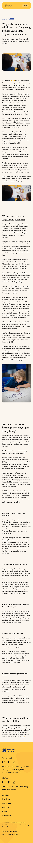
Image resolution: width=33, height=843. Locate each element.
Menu (25, 5)
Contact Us (7, 815)
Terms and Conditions (9, 831)
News (4, 811)
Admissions (6, 803)
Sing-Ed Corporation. (18, 822)
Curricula (5, 807)
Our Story (6, 799)
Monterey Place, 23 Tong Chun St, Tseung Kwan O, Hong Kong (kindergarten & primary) (15, 769)
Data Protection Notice (10, 834)
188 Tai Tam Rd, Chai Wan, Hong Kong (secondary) (15, 788)
